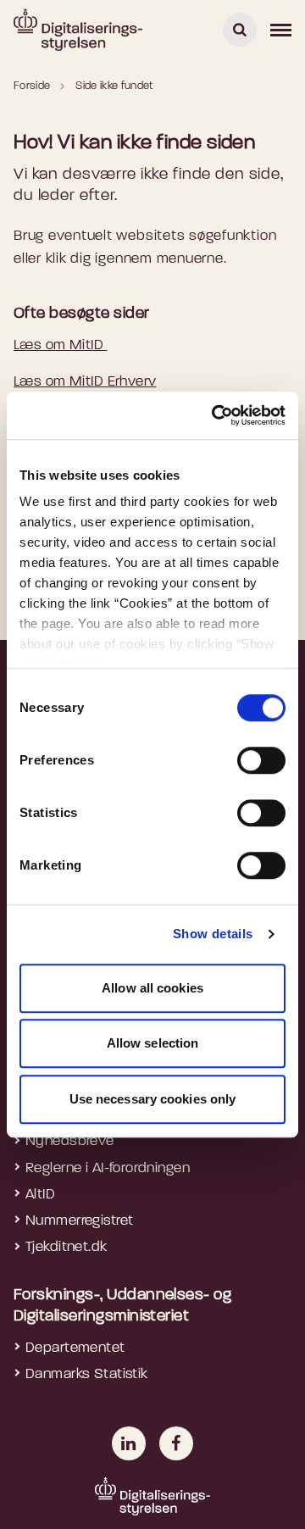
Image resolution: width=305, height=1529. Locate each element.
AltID (40, 1194)
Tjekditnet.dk (66, 1247)
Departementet (75, 1348)
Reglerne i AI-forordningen (107, 1168)
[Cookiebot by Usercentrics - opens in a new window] (215, 415)
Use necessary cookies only (152, 1099)
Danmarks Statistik (86, 1374)
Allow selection (153, 1043)
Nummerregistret (79, 1221)
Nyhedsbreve (69, 1141)
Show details (213, 933)
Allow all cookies (152, 988)
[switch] (261, 760)
